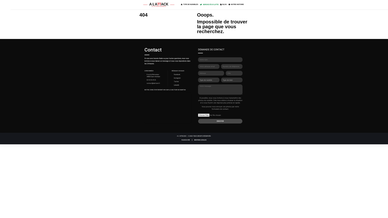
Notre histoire (237, 4)
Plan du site (186, 140)
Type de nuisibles (190, 4)
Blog (224, 4)
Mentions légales (200, 140)
